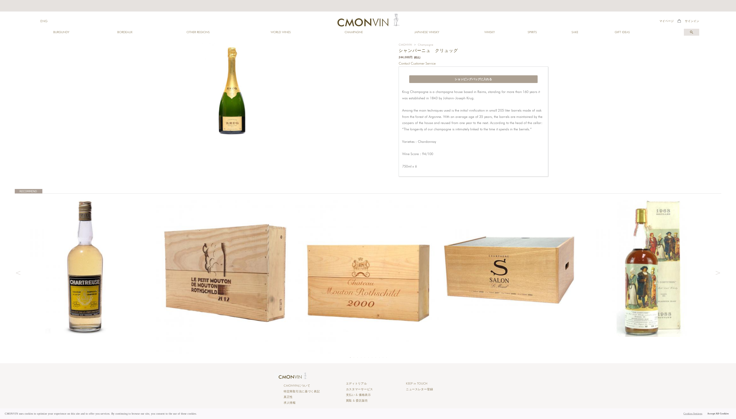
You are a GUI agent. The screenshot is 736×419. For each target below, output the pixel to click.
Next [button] (717, 272)
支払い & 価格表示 (358, 395)
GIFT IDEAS (622, 32)
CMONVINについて (297, 385)
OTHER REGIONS (198, 32)
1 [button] (350, 357)
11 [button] (387, 357)
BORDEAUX (124, 32)
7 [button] (372, 357)
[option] (85, 266)
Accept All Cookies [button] (718, 413)
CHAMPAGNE (354, 32)
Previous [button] (18, 272)
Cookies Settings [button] (692, 414)
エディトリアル (356, 383)
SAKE (575, 32)
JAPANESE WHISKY (426, 32)
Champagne (425, 44)
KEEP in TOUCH (416, 383)
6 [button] (368, 357)
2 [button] (354, 357)
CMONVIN (405, 44)
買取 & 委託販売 (357, 400)
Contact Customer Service (417, 63)
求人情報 (290, 402)
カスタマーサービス (359, 389)
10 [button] (383, 357)
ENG (44, 21)
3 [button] (357, 357)
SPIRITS (532, 32)
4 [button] (361, 357)
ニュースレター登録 (419, 389)
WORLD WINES (281, 32)
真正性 (288, 397)
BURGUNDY (61, 32)
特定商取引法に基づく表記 (302, 391)
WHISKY (489, 32)
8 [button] (376, 357)
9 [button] (379, 357)
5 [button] (365, 357)
